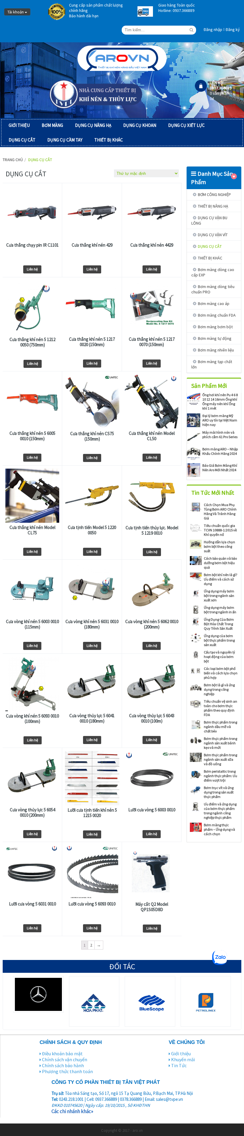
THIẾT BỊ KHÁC (108, 140)
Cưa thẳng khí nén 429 (92, 245)
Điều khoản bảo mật (62, 1053)
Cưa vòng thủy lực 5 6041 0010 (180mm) (92, 718)
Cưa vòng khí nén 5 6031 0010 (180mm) (91, 624)
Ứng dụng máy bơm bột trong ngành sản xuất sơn (219, 595)
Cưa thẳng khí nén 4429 (151, 245)
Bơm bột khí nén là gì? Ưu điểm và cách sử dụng (220, 579)
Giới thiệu (181, 1053)
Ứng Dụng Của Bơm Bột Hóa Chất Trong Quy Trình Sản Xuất (219, 624)
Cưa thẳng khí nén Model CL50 (152, 436)
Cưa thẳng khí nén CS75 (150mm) (92, 436)
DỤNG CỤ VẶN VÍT (213, 234)
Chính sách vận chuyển (64, 1059)
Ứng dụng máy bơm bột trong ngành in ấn (220, 609)
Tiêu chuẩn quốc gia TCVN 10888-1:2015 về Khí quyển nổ (220, 530)
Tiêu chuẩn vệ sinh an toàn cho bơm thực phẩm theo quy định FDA (220, 708)
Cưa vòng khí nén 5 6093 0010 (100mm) (32, 718)
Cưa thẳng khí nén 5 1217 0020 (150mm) (92, 342)
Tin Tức (179, 1065)
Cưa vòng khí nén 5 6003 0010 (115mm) (32, 624)
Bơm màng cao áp (213, 303)
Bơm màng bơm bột (215, 326)
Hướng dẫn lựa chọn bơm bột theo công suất (219, 546)
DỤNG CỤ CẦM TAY (64, 140)
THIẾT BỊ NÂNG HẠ (213, 206)
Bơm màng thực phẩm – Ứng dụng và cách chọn (219, 829)
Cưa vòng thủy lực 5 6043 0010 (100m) (151, 718)
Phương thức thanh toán (67, 1071)
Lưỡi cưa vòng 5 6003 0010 (151, 810)
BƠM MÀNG (52, 125)
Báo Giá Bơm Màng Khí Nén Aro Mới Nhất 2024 (219, 467)
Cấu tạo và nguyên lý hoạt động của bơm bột (219, 656)
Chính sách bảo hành (63, 1065)
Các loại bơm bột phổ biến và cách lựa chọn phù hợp (220, 673)
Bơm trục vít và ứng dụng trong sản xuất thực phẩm (219, 792)
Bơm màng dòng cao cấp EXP (212, 272)
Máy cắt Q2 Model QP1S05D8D (151, 907)
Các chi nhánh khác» (72, 1111)
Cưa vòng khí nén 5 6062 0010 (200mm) (151, 624)
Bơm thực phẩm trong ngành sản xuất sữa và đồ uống (220, 759)
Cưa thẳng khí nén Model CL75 (32, 530)
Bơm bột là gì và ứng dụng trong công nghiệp (219, 689)
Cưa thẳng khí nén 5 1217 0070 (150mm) (152, 342)
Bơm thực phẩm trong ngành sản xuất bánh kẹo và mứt (220, 743)
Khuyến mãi (183, 1059)
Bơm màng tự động (215, 338)
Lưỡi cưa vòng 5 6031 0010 (32, 904)
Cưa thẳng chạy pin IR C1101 (32, 245)
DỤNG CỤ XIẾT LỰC (186, 125)
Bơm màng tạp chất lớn (211, 364)
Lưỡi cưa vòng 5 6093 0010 (91, 904)
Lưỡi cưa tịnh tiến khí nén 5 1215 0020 (92, 812)
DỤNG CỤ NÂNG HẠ (93, 125)
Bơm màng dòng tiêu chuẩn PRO (212, 289)
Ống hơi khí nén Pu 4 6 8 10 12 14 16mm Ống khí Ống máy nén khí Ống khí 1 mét (220, 401)
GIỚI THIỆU (19, 125)
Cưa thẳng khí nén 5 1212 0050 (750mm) (32, 342)
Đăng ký (233, 29)
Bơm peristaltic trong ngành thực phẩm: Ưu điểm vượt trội (220, 775)
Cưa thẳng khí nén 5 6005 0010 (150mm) (32, 436)
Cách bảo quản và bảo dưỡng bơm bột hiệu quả (220, 562)
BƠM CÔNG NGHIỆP (214, 194)
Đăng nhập (213, 29)
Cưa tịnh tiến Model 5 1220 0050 (92, 530)
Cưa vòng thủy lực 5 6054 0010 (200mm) (32, 812)
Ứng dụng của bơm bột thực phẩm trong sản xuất (219, 640)
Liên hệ (32, 269)
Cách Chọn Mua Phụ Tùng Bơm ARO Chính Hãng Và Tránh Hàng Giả (220, 511)
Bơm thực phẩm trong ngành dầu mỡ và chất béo (220, 726)
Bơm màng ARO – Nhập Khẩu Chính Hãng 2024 (220, 451)
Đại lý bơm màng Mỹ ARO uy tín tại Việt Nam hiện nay (219, 420)
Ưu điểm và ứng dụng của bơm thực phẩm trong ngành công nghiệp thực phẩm (220, 811)
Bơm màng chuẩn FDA (217, 315)
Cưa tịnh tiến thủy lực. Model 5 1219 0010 (152, 530)
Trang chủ (13, 159)
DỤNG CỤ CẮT (22, 140)
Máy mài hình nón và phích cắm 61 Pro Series (219, 434)
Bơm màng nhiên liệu (216, 350)
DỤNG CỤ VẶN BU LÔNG (209, 220)
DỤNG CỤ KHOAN (139, 125)
